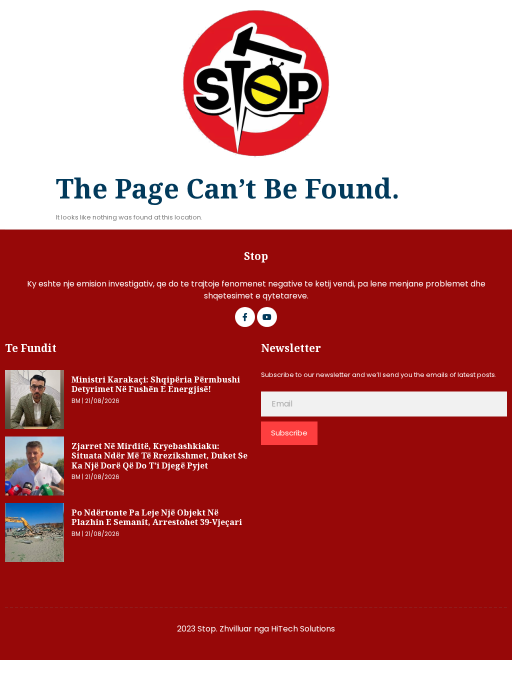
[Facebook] (245, 317)
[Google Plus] (267, 317)
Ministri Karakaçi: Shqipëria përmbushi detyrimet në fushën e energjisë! (156, 384)
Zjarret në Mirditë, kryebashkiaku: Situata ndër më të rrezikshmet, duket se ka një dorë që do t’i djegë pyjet (160, 455)
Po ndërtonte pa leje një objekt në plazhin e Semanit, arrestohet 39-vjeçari (157, 517)
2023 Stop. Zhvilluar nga (224, 628)
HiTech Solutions (303, 628)
